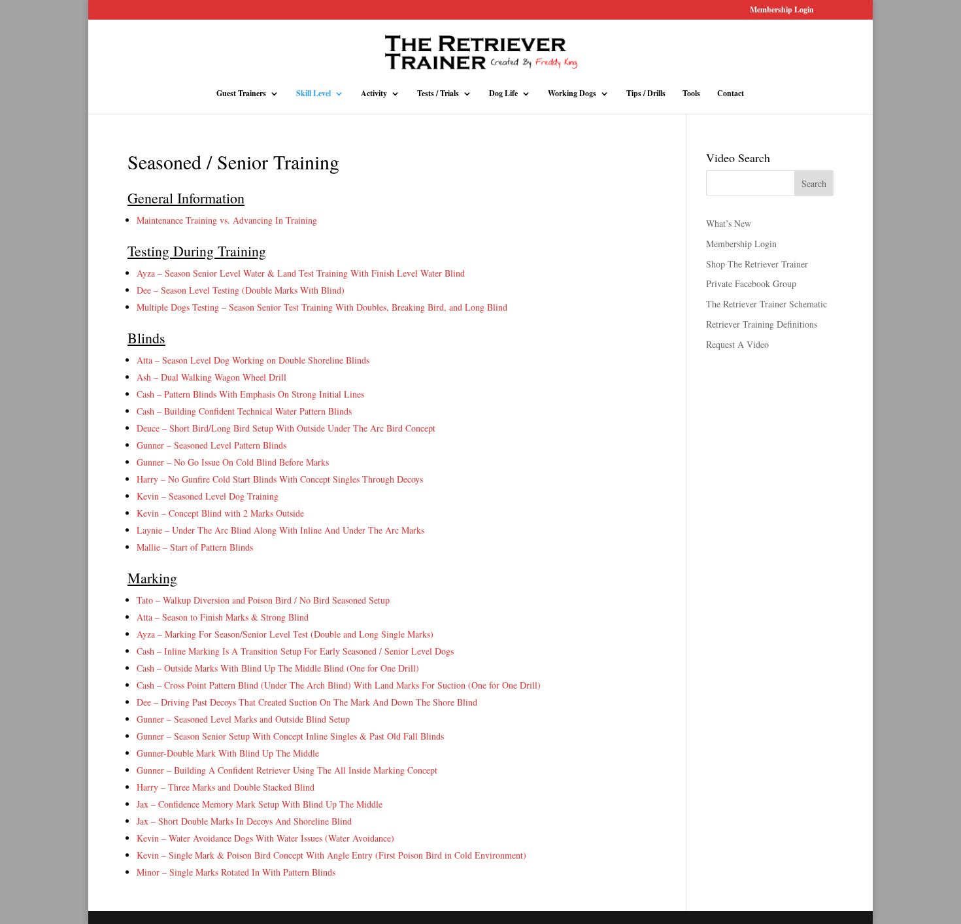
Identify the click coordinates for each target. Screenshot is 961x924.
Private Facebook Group (751, 283)
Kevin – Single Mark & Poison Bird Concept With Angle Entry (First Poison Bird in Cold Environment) (331, 855)
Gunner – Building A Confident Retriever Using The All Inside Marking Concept (287, 770)
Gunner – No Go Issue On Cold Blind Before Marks (233, 462)
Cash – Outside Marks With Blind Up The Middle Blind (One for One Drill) (278, 668)
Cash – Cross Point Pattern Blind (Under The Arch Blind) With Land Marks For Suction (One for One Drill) (339, 685)
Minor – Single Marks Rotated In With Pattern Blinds (236, 872)
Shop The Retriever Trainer (757, 264)
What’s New (728, 223)
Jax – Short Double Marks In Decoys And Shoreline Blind (244, 821)
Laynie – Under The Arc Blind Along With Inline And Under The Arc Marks (280, 530)
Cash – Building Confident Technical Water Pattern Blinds (244, 411)
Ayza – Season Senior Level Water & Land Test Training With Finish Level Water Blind (301, 273)
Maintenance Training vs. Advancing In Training (227, 220)
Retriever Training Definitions (761, 324)
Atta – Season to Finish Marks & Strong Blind (223, 617)
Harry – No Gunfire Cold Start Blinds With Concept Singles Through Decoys (280, 479)
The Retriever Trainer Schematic (766, 304)
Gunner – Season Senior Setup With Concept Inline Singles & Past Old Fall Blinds (290, 736)
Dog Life (503, 94)
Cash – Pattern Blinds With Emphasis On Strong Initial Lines (250, 394)
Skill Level (313, 94)
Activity (374, 94)
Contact (730, 94)
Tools (691, 94)
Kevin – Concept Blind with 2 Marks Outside (220, 513)
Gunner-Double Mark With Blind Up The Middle (228, 753)
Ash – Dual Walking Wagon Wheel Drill (211, 377)
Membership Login (782, 10)
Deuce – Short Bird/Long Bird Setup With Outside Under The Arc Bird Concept (286, 428)
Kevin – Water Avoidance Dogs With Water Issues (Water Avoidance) (265, 838)
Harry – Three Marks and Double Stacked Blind (225, 787)
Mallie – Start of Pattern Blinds (195, 547)
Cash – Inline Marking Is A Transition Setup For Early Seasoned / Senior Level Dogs (295, 651)
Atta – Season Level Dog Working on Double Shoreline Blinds (253, 360)
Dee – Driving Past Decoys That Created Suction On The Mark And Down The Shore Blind (307, 702)
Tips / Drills (646, 94)
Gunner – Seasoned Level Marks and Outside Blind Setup (243, 719)
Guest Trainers (241, 94)
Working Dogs (572, 94)
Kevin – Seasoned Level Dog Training (207, 496)
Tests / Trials (438, 94)
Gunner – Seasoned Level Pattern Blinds (211, 445)
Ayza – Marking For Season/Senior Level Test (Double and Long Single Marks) (285, 634)
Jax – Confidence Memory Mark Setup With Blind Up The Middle (259, 804)
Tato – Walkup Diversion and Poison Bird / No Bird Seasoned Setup (263, 600)
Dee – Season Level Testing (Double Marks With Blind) (241, 290)
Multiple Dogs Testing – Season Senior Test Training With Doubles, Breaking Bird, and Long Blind (322, 307)
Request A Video (737, 344)
